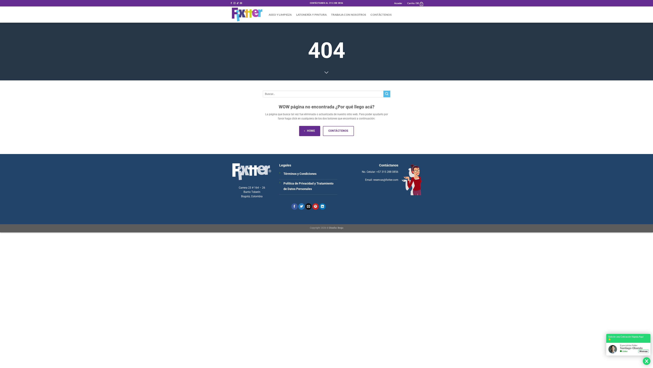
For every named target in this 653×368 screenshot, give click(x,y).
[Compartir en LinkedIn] (322, 206)
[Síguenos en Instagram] (234, 3)
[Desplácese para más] (326, 72)
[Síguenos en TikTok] (238, 3)
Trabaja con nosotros (348, 14)
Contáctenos (381, 14)
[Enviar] (386, 94)
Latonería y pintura (311, 14)
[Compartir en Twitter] (301, 206)
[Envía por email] (308, 206)
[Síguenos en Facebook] (231, 3)
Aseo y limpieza (280, 14)
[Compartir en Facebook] (294, 206)
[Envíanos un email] (241, 3)
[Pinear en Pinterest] (315, 206)
